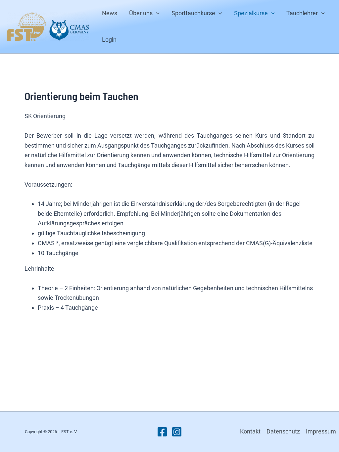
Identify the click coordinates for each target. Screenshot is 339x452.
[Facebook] (162, 432)
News (109, 13)
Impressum (321, 431)
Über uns (141, 13)
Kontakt (250, 431)
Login (109, 39)
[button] (156, 13)
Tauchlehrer (302, 13)
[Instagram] (176, 432)
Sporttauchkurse (193, 13)
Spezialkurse (251, 13)
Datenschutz (283, 431)
